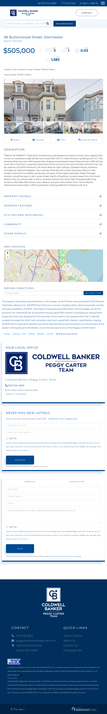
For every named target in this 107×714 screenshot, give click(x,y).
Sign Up (94, 3)
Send (20, 548)
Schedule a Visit (77, 482)
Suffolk (31, 333)
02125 (50, 333)
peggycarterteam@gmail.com (35, 640)
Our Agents (21, 394)
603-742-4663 (16, 385)
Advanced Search (65, 24)
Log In (85, 3)
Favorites (70, 3)
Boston (40, 333)
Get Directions (93, 293)
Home (7, 333)
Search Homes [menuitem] (72, 635)
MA (24, 333)
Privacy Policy (23, 450)
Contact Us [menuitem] (70, 645)
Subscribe (20, 460)
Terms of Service (70, 556)
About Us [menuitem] (69, 640)
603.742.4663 (48, 3)
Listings (16, 333)
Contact (87, 13)
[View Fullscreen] (7, 262)
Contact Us (10, 394)
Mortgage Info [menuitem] (72, 650)
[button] (47, 23)
